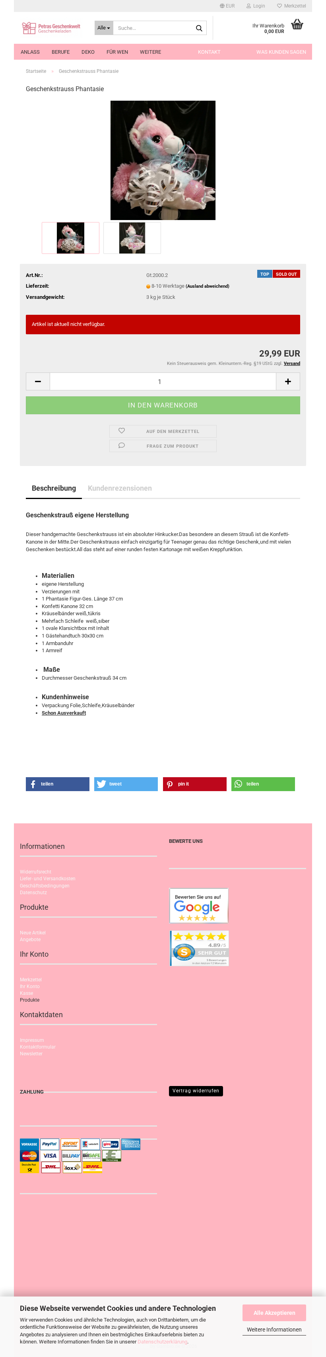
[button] (227, 6)
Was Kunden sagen (281, 52)
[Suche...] (199, 28)
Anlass (30, 52)
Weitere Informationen (274, 1329)
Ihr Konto (30, 986)
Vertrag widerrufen (196, 1091)
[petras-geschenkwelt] (51, 28)
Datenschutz (33, 892)
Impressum (32, 1040)
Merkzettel (294, 6)
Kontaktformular (38, 1047)
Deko (88, 52)
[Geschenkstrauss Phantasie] (163, 160)
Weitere (150, 52)
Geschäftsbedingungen (45, 886)
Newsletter (31, 1054)
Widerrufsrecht (35, 872)
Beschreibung (54, 488)
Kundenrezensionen (120, 488)
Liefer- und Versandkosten (48, 878)
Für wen (117, 52)
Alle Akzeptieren (274, 1313)
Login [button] (258, 6)
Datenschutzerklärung (162, 1342)
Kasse (26, 993)
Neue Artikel (33, 933)
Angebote (30, 939)
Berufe (61, 52)
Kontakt (209, 52)
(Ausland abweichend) (207, 286)
